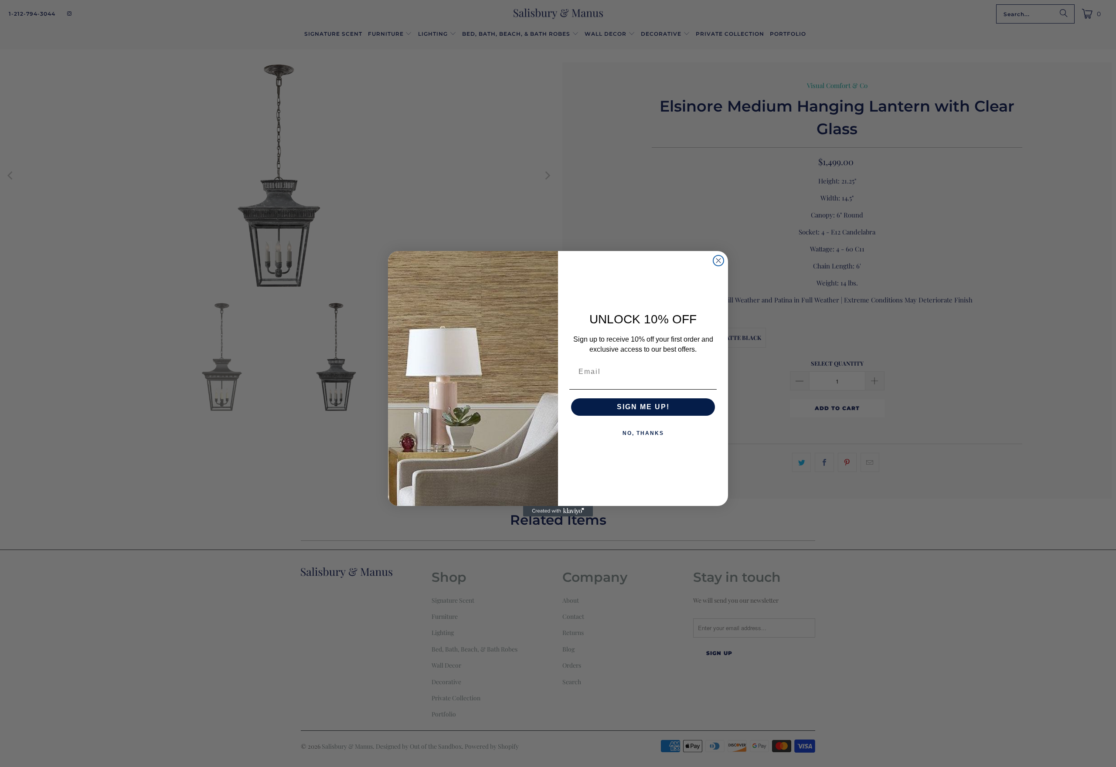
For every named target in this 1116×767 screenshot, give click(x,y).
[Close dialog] (718, 260)
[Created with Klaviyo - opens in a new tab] (558, 511)
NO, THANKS (643, 433)
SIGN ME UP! (643, 407)
